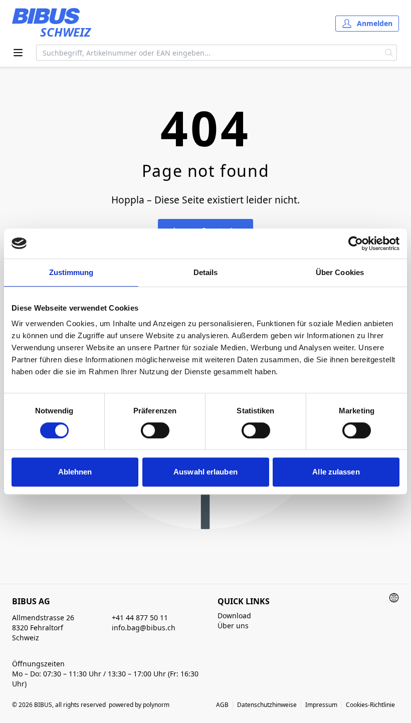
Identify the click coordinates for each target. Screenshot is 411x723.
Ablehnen (75, 471)
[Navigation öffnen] (18, 53)
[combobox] (209, 53)
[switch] (155, 430)
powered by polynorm (139, 704)
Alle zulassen (335, 471)
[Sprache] (394, 598)
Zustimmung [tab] (71, 272)
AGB (222, 704)
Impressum (321, 704)
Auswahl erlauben (205, 471)
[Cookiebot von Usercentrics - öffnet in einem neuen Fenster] (355, 243)
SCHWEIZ (65, 32)
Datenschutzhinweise (267, 704)
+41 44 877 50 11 (140, 617)
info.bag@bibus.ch (143, 627)
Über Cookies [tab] (340, 272)
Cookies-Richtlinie (370, 704)
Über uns (233, 625)
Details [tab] (205, 272)
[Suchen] (389, 53)
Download (234, 615)
